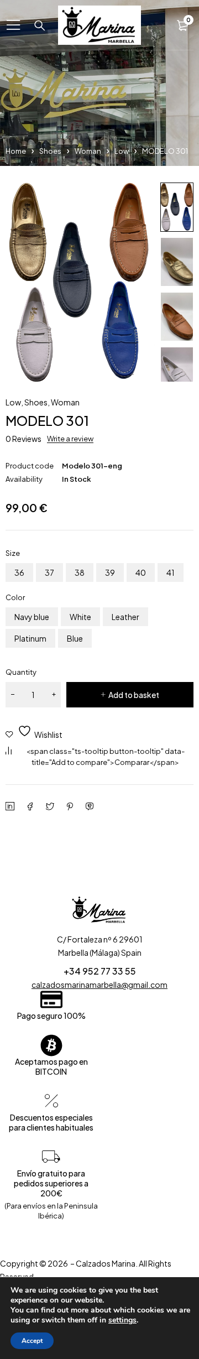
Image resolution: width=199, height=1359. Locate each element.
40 (140, 572)
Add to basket (133, 695)
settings (122, 1320)
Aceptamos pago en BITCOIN (51, 1066)
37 (49, 572)
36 (19, 572)
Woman (88, 151)
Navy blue (31, 617)
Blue (75, 638)
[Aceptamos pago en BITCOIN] (51, 1045)
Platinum (30, 638)
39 (110, 572)
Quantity (21, 672)
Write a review (70, 438)
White (80, 617)
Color (15, 597)
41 (170, 572)
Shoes (50, 151)
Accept (32, 1340)
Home (16, 151)
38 (80, 572)
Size (13, 553)
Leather (125, 617)
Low (121, 151)
